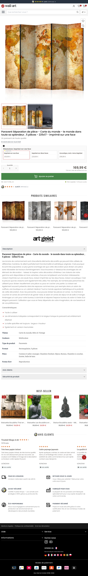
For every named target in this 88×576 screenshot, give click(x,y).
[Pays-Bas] (55, 555)
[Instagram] (46, 542)
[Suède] (67, 555)
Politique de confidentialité (24, 526)
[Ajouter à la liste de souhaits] (83, 21)
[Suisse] (61, 555)
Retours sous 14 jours (62, 476)
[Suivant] (86, 215)
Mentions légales (7, 526)
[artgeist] (44, 239)
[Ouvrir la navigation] (3, 12)
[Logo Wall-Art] (8, 6)
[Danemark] (58, 555)
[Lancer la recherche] (77, 12)
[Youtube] (51, 542)
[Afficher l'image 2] (40, 116)
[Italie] (52, 555)
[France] (49, 555)
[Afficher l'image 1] (14, 116)
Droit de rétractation (42, 526)
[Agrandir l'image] (83, 25)
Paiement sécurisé (60, 504)
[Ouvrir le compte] (73, 6)
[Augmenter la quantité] (16, 168)
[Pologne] (70, 555)
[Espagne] (64, 555)
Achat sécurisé (14, 489)
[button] (44, 60)
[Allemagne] (45, 555)
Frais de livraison (15, 476)
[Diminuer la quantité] (3, 168)
